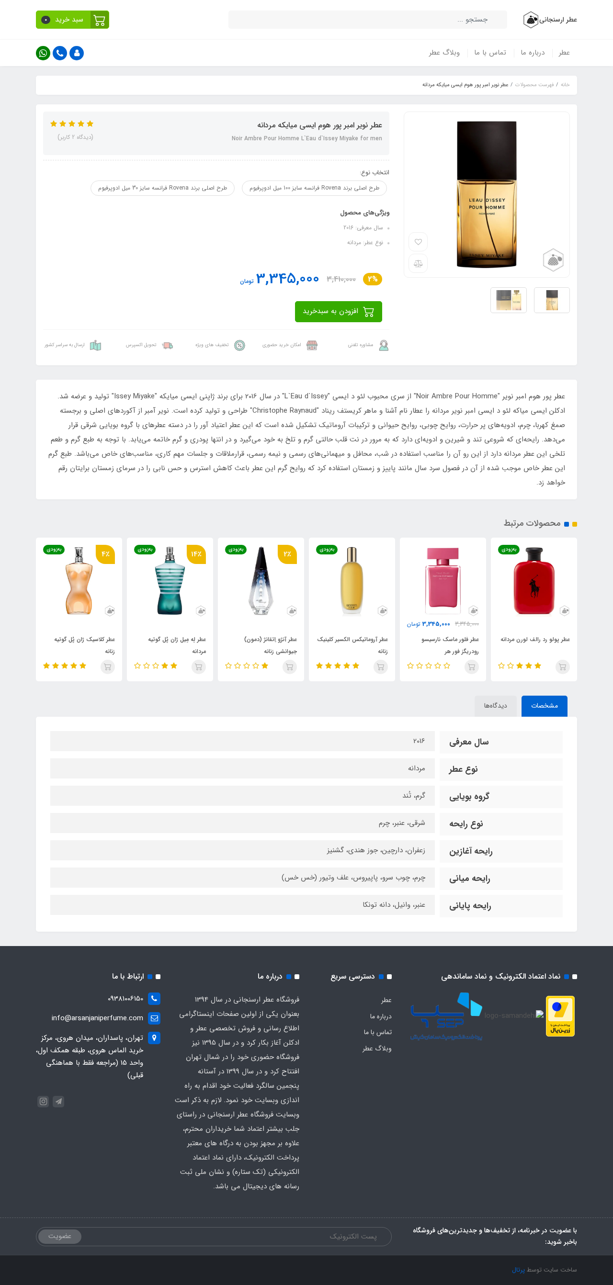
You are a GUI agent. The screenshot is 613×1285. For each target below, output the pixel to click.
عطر (564, 52)
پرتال (518, 1270)
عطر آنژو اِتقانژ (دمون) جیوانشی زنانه (270, 645)
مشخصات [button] (544, 705)
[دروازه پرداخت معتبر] (560, 1016)
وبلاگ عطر (444, 52)
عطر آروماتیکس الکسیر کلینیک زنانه (352, 645)
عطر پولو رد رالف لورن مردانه (535, 639)
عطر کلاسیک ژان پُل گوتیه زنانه (84, 645)
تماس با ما (490, 52)
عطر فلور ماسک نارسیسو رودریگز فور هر (450, 645)
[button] (72, 20)
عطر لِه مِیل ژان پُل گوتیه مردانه (177, 645)
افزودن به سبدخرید (332, 311)
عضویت (59, 1236)
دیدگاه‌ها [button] (495, 705)
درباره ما (533, 52)
